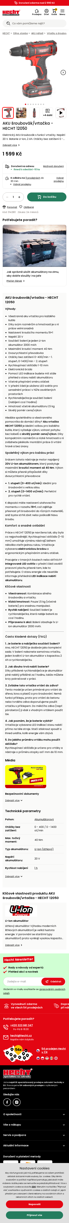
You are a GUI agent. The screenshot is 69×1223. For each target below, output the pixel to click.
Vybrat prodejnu (22, 184)
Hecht (6, 33)
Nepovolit (35, 1204)
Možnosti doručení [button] (53, 166)
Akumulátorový (44, 819)
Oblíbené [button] (29, 207)
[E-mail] (5, 1037)
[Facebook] (7, 1102)
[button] (36, 12)
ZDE (34, 1186)
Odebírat (55, 981)
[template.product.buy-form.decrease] (7, 197)
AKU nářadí (37, 33)
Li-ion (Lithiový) (44, 849)
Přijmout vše (34, 1215)
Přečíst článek (14, 281)
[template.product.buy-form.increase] (19, 197)
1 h (36, 868)
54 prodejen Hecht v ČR (54, 1050)
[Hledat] (8, 23)
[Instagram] (17, 1102)
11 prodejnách (33, 178)
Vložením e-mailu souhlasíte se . (34, 991)
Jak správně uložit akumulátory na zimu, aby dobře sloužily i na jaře (33, 274)
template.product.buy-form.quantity (13, 197)
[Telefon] (5, 1027)
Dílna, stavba (20, 33)
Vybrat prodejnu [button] (59, 179)
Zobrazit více (10, 145)
